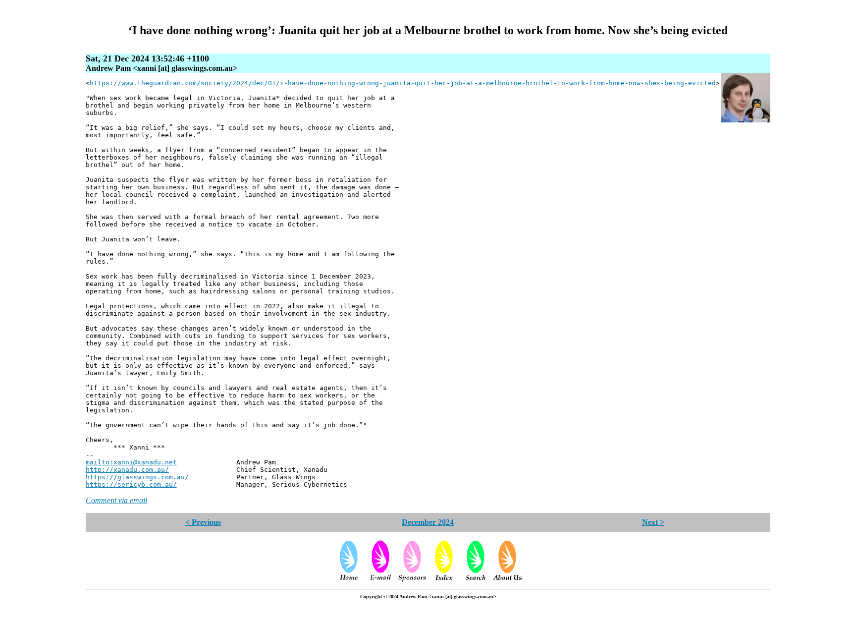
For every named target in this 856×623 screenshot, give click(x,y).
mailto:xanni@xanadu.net (131, 462)
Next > (653, 522)
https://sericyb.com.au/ (131, 484)
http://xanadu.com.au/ (127, 469)
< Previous (203, 522)
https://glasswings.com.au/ (137, 477)
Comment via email (116, 500)
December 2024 (428, 522)
